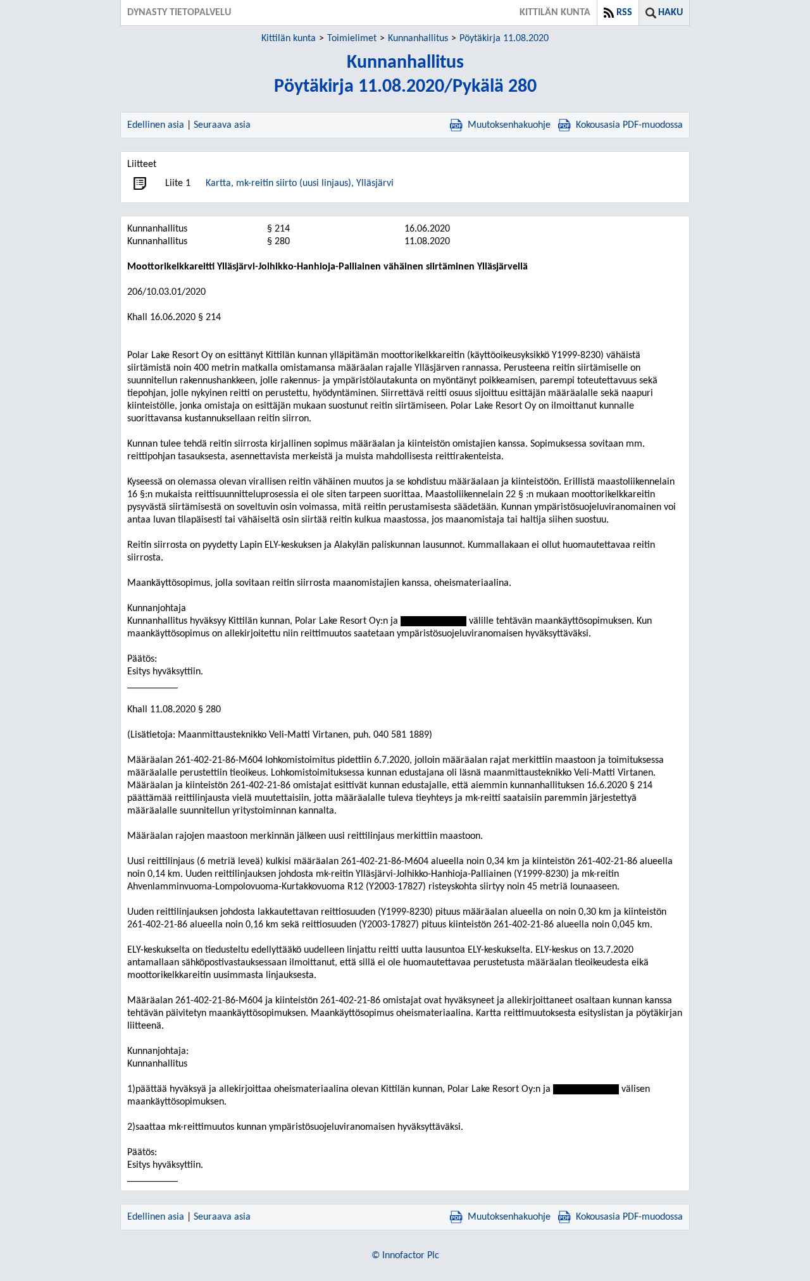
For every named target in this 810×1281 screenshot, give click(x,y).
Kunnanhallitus (418, 39)
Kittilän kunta (288, 39)
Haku (670, 13)
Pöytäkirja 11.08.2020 (504, 39)
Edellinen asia (155, 125)
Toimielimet (352, 39)
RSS (624, 13)
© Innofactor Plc (405, 1256)
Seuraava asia (222, 125)
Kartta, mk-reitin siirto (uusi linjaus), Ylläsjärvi (300, 183)
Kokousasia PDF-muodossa (629, 125)
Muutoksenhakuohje (509, 125)
